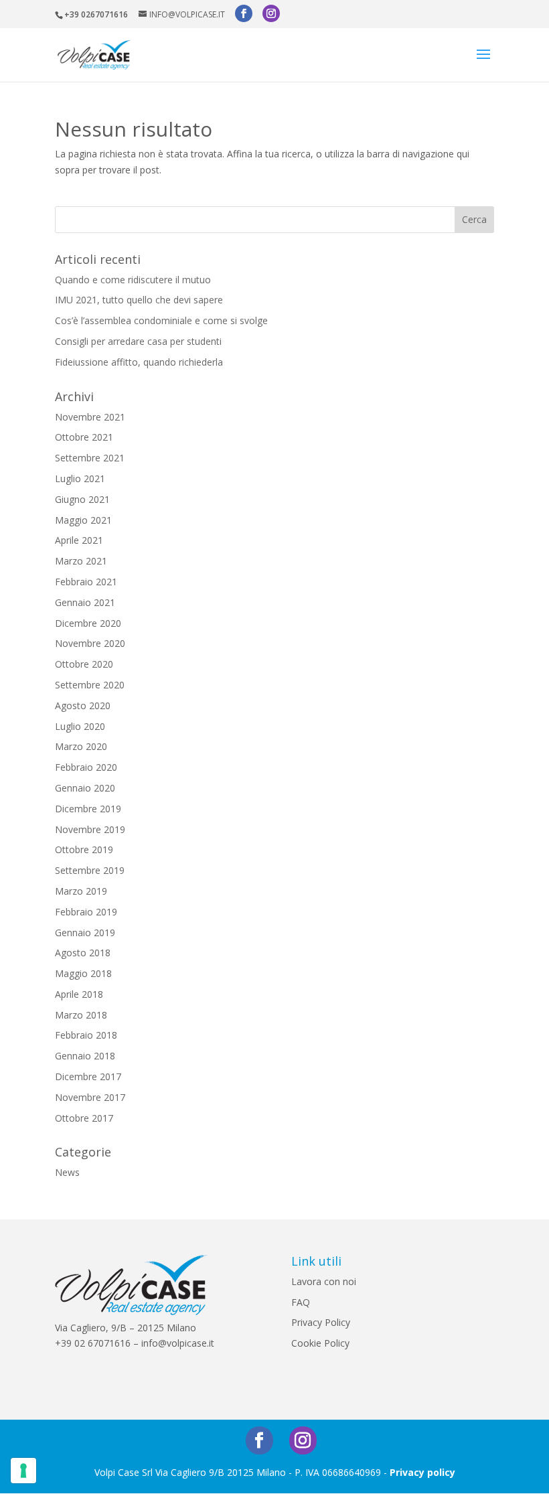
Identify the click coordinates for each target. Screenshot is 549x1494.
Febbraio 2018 (86, 1035)
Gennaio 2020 (85, 787)
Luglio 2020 (80, 726)
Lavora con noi (323, 1281)
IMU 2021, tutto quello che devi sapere (139, 299)
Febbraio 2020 (86, 767)
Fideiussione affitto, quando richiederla (139, 362)
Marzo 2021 (81, 560)
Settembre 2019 (90, 870)
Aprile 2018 (79, 994)
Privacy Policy (320, 1322)
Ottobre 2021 (84, 437)
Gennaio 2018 (85, 1055)
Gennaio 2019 (85, 932)
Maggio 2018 (83, 973)
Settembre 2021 (90, 457)
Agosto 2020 (82, 705)
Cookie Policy (320, 1343)
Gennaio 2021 (85, 602)
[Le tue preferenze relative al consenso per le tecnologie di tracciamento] (23, 1470)
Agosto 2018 (82, 952)
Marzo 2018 (81, 1015)
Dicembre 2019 (88, 808)
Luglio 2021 (80, 478)
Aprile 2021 (79, 540)
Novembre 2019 (90, 829)
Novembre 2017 (90, 1097)
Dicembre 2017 (88, 1076)
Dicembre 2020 (88, 623)
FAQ (300, 1302)
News (67, 1172)
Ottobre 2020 (84, 664)
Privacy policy (422, 1472)
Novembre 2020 (90, 643)
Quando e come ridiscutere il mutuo (133, 279)
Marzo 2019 (81, 891)
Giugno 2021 (82, 499)
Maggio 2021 (83, 520)
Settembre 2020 (90, 684)
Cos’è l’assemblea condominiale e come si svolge (161, 320)
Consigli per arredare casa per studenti (138, 341)
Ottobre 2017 (84, 1118)
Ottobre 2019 (84, 849)
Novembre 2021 (90, 416)
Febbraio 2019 (86, 911)
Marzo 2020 (81, 746)
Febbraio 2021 (86, 581)
